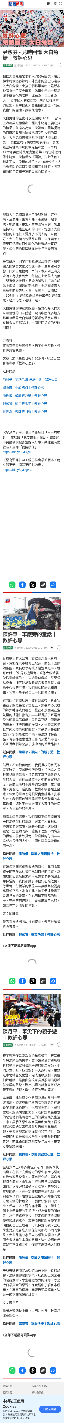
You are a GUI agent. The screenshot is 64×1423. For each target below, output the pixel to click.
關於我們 (7, 1392)
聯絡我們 (7, 1386)
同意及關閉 (49, 1409)
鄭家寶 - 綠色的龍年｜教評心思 (25, 403)
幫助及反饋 (38, 1392)
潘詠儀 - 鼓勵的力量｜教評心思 (25, 395)
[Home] (16, 4)
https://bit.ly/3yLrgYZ (17, 470)
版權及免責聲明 (40, 1386)
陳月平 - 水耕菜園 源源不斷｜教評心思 (30, 379)
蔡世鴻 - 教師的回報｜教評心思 (25, 411)
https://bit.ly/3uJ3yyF (17, 452)
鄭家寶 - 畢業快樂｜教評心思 (39, 934)
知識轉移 (7, 65)
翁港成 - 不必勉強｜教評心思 (23, 387)
